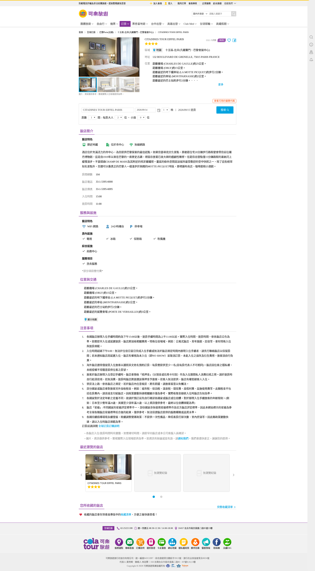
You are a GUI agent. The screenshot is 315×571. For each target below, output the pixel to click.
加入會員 (157, 3)
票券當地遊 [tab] (138, 23)
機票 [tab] (113, 23)
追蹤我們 (228, 3)
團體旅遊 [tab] (85, 23)
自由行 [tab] (101, 23)
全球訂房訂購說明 (108, 426)
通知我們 (183, 438)
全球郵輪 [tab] (205, 23)
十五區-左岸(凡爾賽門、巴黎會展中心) (135, 32)
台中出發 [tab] (156, 23)
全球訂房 (91, 32)
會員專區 (193, 3)
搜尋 (223, 109)
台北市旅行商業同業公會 (168, 566)
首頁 (81, 32)
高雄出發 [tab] (172, 23)
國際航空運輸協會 (178, 566)
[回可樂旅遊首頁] (93, 14)
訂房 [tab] (123, 23)
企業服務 (206, 3)
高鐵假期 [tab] (221, 23)
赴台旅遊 (217, 3)
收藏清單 (126, 514)
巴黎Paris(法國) (106, 32)
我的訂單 (182, 3)
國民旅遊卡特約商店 (185, 566)
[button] (83, 57)
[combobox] (200, 13)
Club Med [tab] (189, 23)
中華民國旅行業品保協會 (173, 566)
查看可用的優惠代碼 (224, 101)
